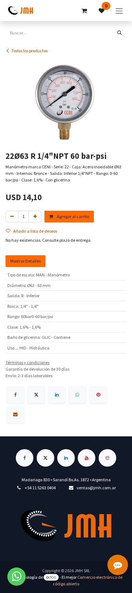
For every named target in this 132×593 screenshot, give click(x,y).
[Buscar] (119, 33)
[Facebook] (15, 394)
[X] (36, 394)
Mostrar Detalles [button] (25, 261)
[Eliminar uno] (12, 216)
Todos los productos (29, 50)
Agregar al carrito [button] (72, 216)
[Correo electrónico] (15, 414)
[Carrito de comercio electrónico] (84, 10)
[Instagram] (107, 458)
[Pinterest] (98, 394)
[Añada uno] (35, 216)
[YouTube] (86, 458)
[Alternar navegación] (119, 10)
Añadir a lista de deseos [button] (35, 231)
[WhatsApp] (77, 394)
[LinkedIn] (57, 394)
